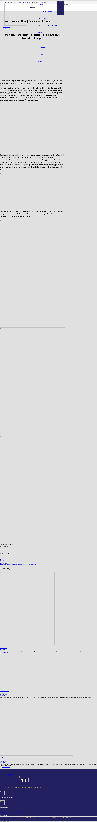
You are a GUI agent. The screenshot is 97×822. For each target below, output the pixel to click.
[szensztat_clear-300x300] (15, 25)
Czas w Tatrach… (4, 691)
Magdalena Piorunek (4, 761)
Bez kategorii (5, 28)
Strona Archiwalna (12, 775)
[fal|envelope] (12, 793)
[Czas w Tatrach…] (36, 688)
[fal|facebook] (12, 803)
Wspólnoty (12, 769)
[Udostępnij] (0, 559)
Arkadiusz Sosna (6, 27)
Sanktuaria (12, 772)
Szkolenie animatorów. (6, 758)
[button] (4, 821)
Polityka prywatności (12, 774)
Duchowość (12, 771)
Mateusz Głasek (49, 817)
